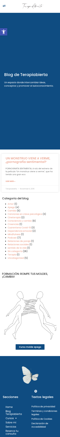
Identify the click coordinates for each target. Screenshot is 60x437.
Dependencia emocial (20, 231)
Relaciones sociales (18, 244)
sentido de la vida (17, 247)
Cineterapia (14, 217)
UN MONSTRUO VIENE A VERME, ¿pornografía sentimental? (28, 160)
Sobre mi (11, 422)
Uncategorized (16, 258)
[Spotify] (35, 391)
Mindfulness (14, 234)
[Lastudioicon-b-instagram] (30, 391)
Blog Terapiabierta (14, 413)
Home (9, 407)
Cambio (12, 210)
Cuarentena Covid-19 (19, 227)
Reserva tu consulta (12, 432)
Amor (11, 204)
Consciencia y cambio (20, 220)
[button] (3, 31)
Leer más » (10, 181)
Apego (11, 207)
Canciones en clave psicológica (25, 214)
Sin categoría (15, 251)
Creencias (13, 224)
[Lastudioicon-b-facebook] (24, 391)
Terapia (12, 254)
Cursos (10, 418)
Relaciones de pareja (19, 241)
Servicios (11, 426)
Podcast (12, 237)
